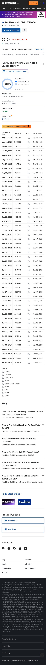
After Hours (36, 8)
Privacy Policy (6, 646)
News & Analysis (25, 49)
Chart (13, 49)
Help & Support (30, 568)
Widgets (5, 573)
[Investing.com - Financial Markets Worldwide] (12, 3)
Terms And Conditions (9, 639)
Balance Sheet (34, 54)
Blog (3, 560)
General (5, 49)
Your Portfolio (6, 568)
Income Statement (21, 54)
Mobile (4, 564)
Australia (26, 8)
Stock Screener (15, 8)
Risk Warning (6, 653)
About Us (28, 560)
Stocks (4, 8)
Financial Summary (7, 54)
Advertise (28, 564)
